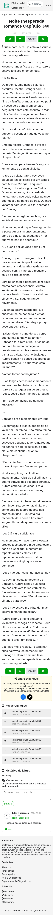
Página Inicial (18, 3)
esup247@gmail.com (20, 881)
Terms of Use (8, 871)
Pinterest (8, 898)
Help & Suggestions (11, 878)
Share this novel (28, 678)
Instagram (9, 902)
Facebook (9, 891)
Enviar (9, 804)
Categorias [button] (16, 8)
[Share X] (29, 697)
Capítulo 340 (43, 14)
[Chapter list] (20, 39)
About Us (6, 867)
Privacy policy (8, 874)
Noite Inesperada (26, 14)
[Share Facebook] (23, 697)
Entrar (48, 5)
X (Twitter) (9, 895)
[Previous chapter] (10, 39)
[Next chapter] (43, 39)
